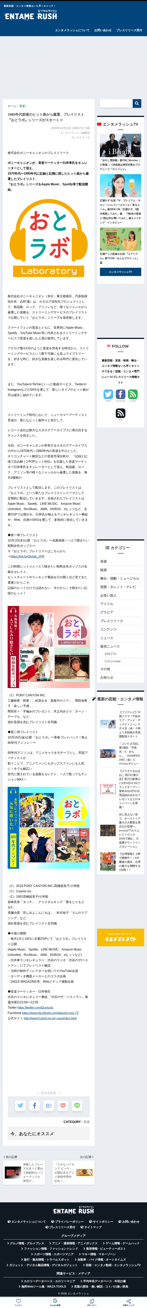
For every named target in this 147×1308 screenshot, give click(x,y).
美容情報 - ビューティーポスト (106, 1248)
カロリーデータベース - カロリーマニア (49, 1281)
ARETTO (110, 654)
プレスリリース (111, 621)
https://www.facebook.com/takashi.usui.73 (50, 1013)
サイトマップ (93, 1227)
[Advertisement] (73, 66)
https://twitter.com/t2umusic (35, 1007)
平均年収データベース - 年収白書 (104, 1281)
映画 (103, 570)
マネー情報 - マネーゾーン (99, 1254)
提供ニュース (110, 646)
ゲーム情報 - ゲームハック (123, 1243)
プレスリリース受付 (129, 30)
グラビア (106, 612)
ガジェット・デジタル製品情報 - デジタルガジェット (43, 1265)
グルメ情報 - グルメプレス (27, 1243)
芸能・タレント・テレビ (118, 587)
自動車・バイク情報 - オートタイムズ (102, 1259)
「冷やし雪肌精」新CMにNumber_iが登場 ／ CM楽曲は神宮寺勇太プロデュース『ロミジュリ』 (120, 165)
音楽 (87, 1121)
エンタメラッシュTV (120, 271)
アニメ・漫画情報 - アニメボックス (75, 1243)
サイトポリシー (103, 1221)
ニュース (106, 638)
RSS (120, 420)
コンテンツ (108, 629)
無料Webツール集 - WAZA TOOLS (43, 1286)
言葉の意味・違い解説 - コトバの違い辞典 (101, 1286)
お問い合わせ (103, 30)
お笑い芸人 (108, 595)
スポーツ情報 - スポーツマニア (54, 1254)
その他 (105, 669)
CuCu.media (112, 661)
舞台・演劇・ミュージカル (119, 578)
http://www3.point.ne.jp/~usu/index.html (50, 1018)
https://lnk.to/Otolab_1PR (27, 556)
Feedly (133, 401)
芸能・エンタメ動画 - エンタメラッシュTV (113, 1265)
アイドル (106, 604)
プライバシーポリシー (69, 1221)
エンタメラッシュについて (72, 30)
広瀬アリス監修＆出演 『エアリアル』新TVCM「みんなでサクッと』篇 (119, 258)
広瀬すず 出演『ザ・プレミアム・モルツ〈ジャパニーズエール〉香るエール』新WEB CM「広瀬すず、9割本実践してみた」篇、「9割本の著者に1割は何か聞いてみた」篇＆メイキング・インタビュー (120, 211)
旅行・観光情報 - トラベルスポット (46, 1259)
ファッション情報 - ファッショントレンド (51, 1248)
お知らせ (106, 677)
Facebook (120, 401)
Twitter (108, 401)
